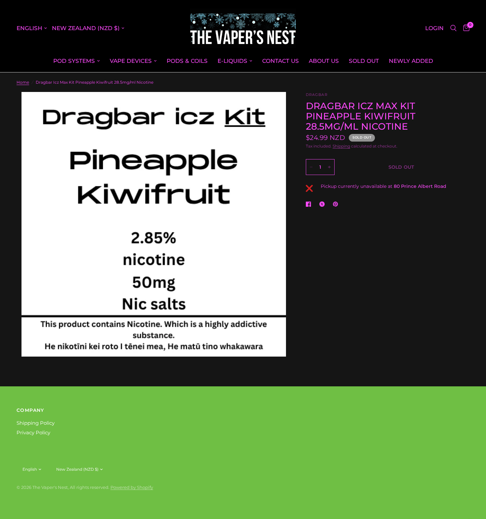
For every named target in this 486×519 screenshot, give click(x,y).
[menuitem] (76, 61)
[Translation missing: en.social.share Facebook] (310, 204)
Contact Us (280, 60)
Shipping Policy (36, 423)
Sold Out (364, 60)
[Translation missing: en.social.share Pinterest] (337, 204)
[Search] (453, 28)
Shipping (341, 146)
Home (23, 82)
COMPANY (30, 410)
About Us (324, 60)
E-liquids (232, 60)
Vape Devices (131, 60)
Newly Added (411, 60)
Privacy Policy (33, 432)
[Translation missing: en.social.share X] (323, 204)
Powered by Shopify (131, 487)
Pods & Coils (187, 60)
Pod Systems (74, 60)
